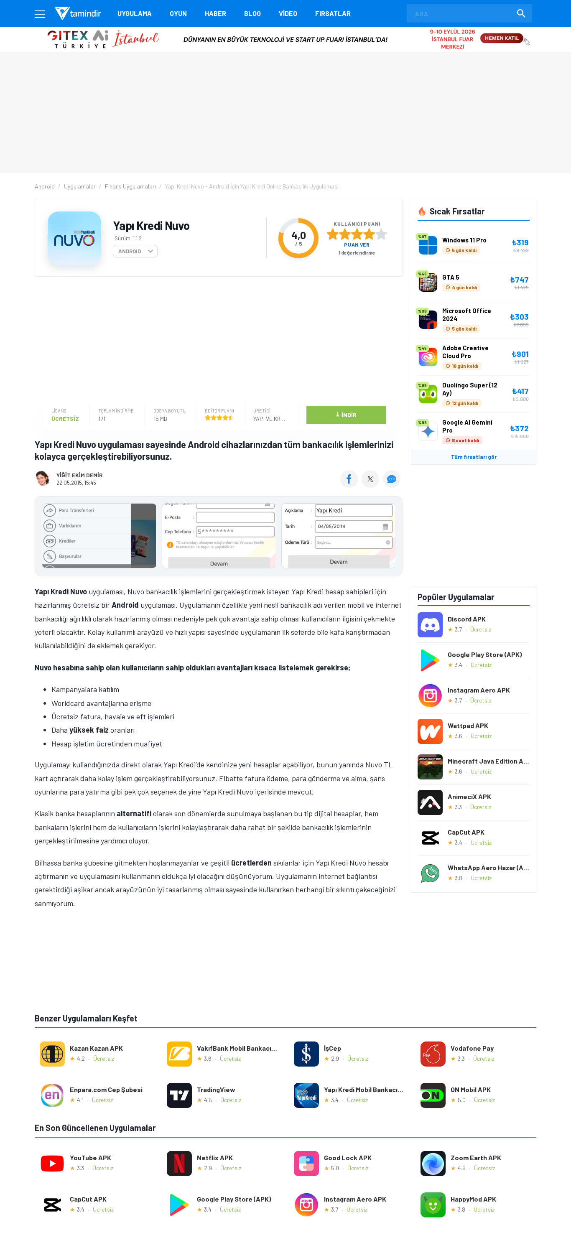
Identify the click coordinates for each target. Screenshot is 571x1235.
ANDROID (129, 251)
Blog (252, 13)
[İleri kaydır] (392, 536)
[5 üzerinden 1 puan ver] (333, 234)
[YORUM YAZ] (393, 484)
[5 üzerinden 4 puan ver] (369, 234)
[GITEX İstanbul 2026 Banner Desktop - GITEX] (285, 30)
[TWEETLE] (371, 484)
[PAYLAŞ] (351, 484)
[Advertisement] (216, 341)
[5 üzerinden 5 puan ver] (381, 234)
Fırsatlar (333, 13)
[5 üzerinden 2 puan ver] (345, 234)
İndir (346, 414)
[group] (218, 537)
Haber (215, 13)
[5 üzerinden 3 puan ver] (357, 234)
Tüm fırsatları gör (474, 456)
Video (288, 13)
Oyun (178, 13)
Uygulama (134, 13)
